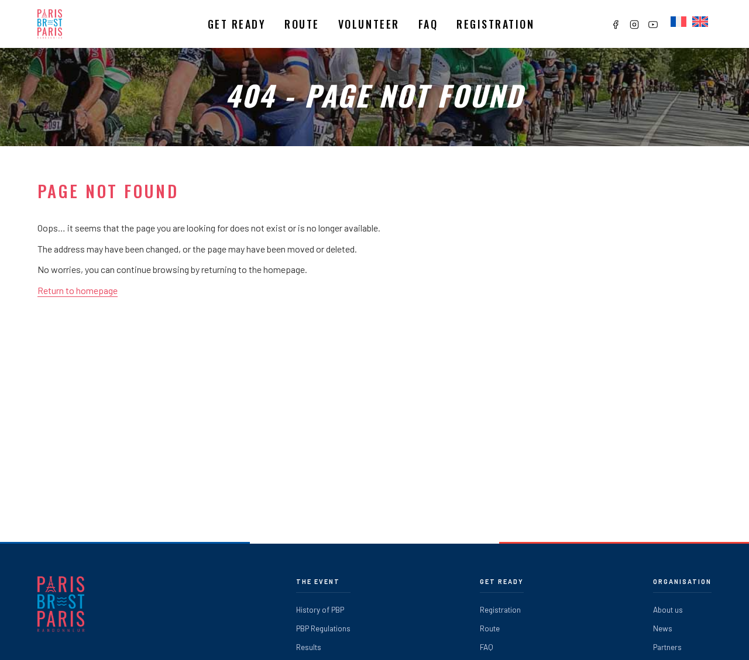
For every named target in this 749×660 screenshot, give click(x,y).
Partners (667, 647)
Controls (315, 76)
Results (308, 647)
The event (318, 581)
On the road (321, 96)
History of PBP (320, 609)
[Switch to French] (678, 22)
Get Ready (502, 581)
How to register (253, 76)
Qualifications (250, 55)
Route (301, 24)
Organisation (682, 581)
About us (668, 609)
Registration (495, 24)
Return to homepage (77, 290)
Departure (318, 55)
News (662, 628)
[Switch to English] (700, 22)
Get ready (237, 24)
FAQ (428, 24)
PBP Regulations (323, 628)
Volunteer (369, 24)
